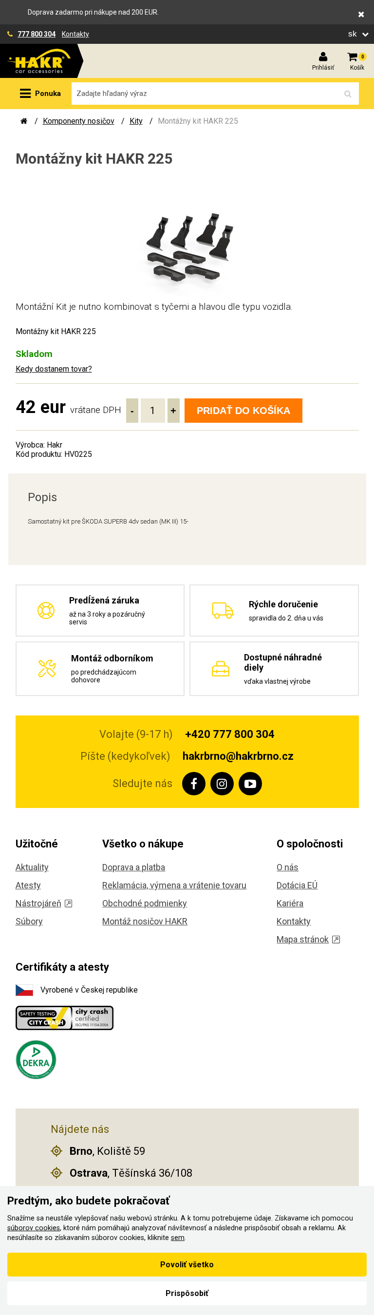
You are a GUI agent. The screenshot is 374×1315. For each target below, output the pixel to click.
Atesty (28, 885)
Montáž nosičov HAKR (144, 921)
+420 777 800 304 (230, 734)
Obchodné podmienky (144, 903)
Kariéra (290, 903)
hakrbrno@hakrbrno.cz (238, 756)
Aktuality (32, 867)
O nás (288, 867)
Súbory (29, 921)
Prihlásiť (323, 67)
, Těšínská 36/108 (131, 1173)
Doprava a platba (133, 867)
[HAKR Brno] (24, 121)
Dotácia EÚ (297, 885)
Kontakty (75, 34)
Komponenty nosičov (78, 121)
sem (178, 1238)
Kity (136, 121)
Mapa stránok (303, 939)
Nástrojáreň (38, 903)
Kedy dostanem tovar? (54, 369)
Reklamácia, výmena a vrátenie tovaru (174, 885)
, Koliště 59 (107, 1151)
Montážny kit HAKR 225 (198, 121)
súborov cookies (33, 1228)
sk (353, 33)
